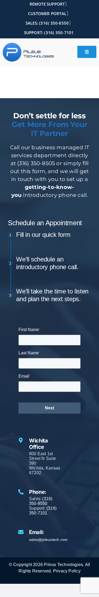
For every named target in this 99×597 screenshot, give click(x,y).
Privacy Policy (67, 571)
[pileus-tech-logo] (28, 52)
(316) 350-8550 (41, 501)
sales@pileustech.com (48, 539)
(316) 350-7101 (42, 510)
